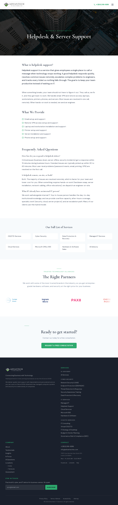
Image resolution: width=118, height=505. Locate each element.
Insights (8, 453)
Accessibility (67, 498)
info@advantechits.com (69, 450)
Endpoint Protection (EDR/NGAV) (72, 386)
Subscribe (51, 487)
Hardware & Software (68, 416)
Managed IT (65, 403)
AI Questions (10, 460)
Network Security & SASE (70, 383)
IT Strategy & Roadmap (69, 430)
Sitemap (76, 498)
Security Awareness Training (71, 392)
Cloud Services (66, 409)
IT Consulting (65, 423)
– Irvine (9, 466)
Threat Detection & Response (71, 389)
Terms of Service (55, 498)
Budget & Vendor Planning (70, 433)
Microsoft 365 (66, 413)
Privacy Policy (43, 498)
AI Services (65, 375)
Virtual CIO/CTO (66, 427)
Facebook (64, 463)
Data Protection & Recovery (71, 395)
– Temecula (11, 469)
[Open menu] (112, 4)
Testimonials (10, 450)
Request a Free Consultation (59, 346)
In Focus (9, 456)
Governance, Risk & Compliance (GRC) (74, 436)
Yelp (77, 463)
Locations (9, 463)
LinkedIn (71, 463)
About (8, 447)
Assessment (10, 472)
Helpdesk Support (67, 406)
